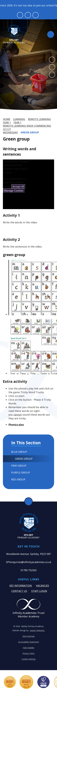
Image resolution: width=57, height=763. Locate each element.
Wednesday (10, 132)
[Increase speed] (36, 15)
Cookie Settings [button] (29, 659)
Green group (30, 132)
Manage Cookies (13, 190)
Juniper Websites (37, 630)
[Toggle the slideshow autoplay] (52, 75)
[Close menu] (50, 34)
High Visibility (28, 647)
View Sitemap (29, 636)
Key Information (20, 585)
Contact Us (19, 591)
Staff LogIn (39, 591)
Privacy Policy (28, 653)
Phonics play (16, 424)
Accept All (18, 186)
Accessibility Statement (28, 642)
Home (6, 119)
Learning (19, 119)
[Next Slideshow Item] (52, 67)
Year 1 (7, 122)
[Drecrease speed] (28, 15)
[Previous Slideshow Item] (52, 60)
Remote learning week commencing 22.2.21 (27, 127)
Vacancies (42, 585)
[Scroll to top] (28, 501)
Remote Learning (39, 119)
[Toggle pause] (20, 15)
